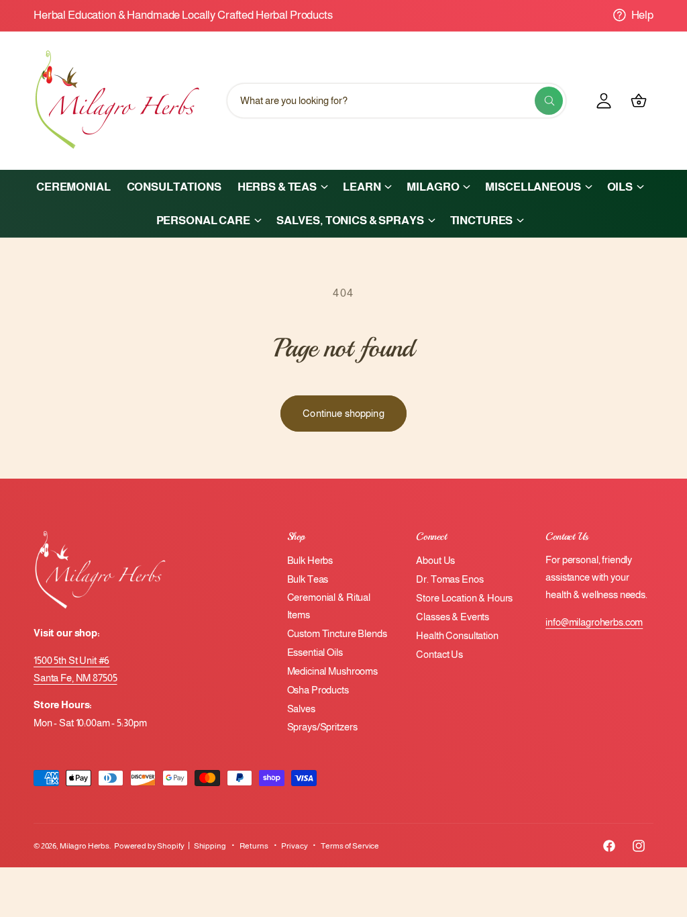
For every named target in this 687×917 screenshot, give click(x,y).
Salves (301, 709)
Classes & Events (452, 617)
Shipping (210, 846)
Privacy (294, 846)
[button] (282, 186)
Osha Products (318, 690)
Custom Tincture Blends (337, 633)
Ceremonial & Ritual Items (328, 606)
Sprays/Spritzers (322, 727)
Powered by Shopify (149, 846)
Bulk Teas (308, 579)
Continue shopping (343, 413)
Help (642, 15)
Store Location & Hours (464, 598)
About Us (435, 560)
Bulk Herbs (310, 560)
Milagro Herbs (84, 846)
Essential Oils (315, 652)
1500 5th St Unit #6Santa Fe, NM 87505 (75, 669)
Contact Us (439, 654)
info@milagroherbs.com (594, 622)
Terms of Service (350, 846)
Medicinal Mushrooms (332, 671)
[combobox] (396, 100)
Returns (254, 846)
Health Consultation (457, 635)
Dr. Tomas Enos (449, 579)
